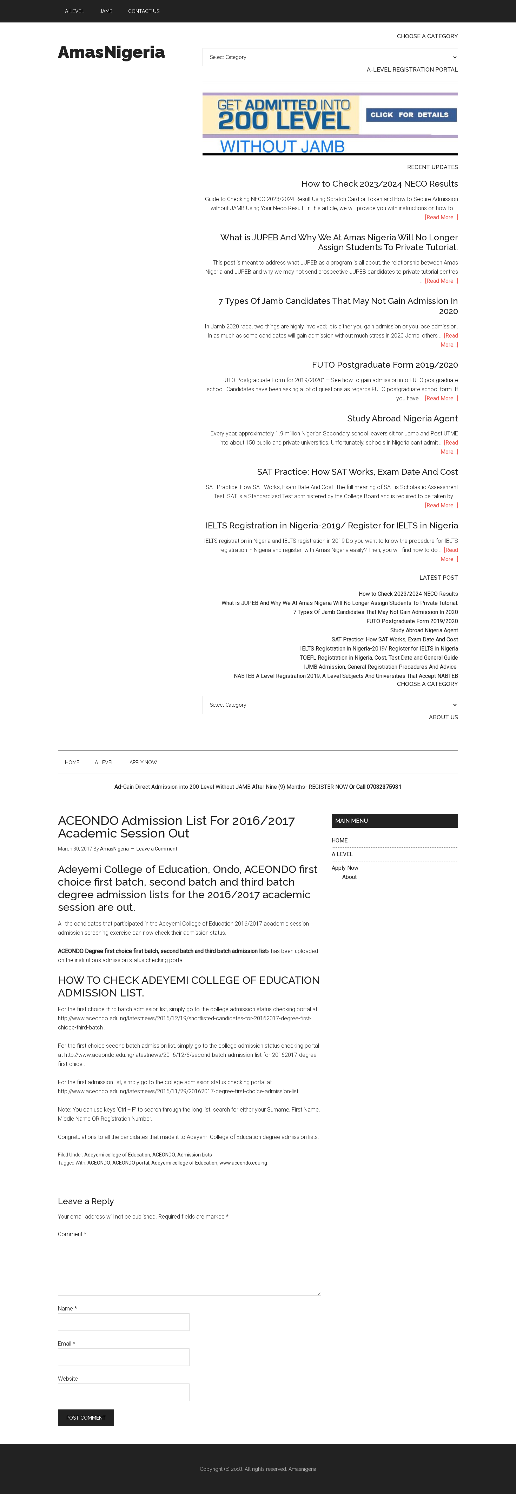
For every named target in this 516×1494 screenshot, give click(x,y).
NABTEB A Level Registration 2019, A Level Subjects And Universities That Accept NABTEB (346, 676)
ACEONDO (98, 1163)
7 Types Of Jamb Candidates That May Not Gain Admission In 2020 (338, 306)
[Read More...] (441, 217)
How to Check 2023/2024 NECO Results (380, 184)
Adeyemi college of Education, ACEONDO (129, 1155)
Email (66, 1343)
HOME (340, 840)
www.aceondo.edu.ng (243, 1163)
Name (67, 1308)
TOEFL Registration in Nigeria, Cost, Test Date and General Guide (379, 657)
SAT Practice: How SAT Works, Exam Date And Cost (357, 472)
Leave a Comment (157, 849)
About (349, 877)
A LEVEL (342, 854)
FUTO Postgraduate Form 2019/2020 (385, 365)
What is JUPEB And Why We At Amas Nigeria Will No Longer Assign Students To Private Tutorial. (339, 242)
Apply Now (345, 868)
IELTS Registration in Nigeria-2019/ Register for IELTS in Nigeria (332, 525)
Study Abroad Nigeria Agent (403, 418)
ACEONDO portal (130, 1163)
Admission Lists (194, 1155)
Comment (72, 1234)
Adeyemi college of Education (184, 1163)
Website (68, 1378)
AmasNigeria (111, 52)
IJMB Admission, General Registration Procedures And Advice (381, 666)
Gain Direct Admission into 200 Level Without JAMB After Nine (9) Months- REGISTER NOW (235, 786)
